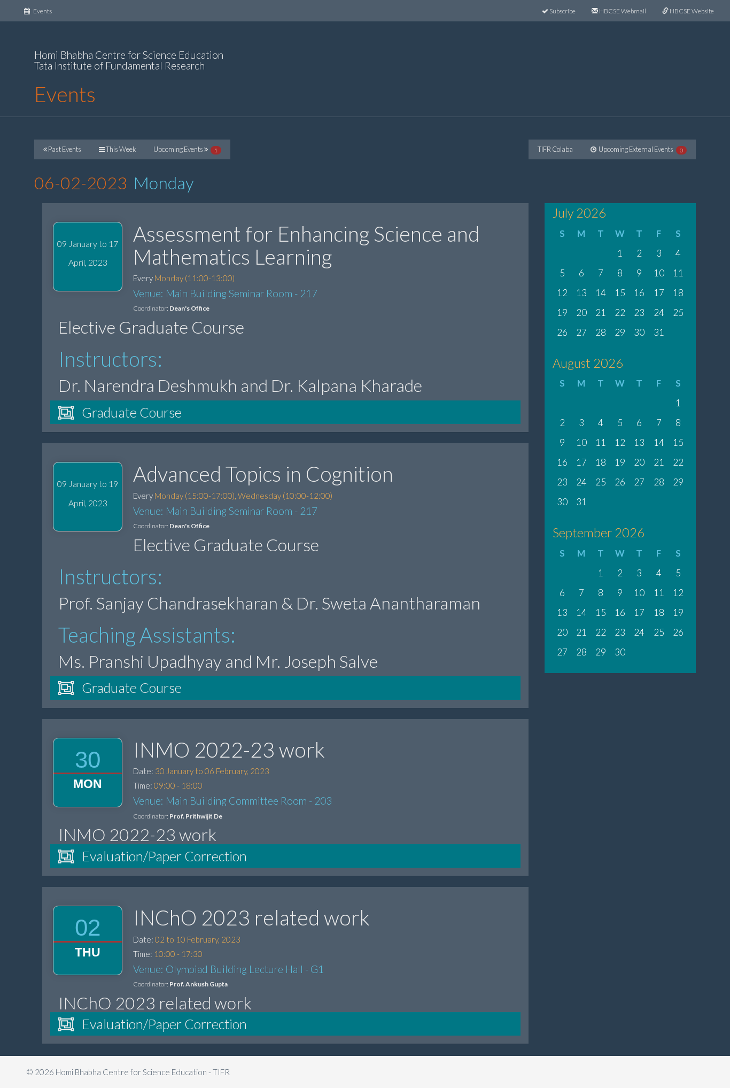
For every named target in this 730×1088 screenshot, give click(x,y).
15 (620, 292)
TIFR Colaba (555, 149)
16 (639, 292)
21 (600, 312)
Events (45, 10)
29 (620, 332)
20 (581, 312)
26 (562, 332)
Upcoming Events (185, 149)
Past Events (64, 149)
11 (678, 273)
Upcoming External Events (639, 149)
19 (562, 312)
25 (678, 312)
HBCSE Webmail (622, 11)
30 (639, 332)
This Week (120, 149)
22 (620, 312)
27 (581, 332)
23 (639, 312)
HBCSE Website (691, 11)
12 (562, 292)
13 (581, 292)
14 (600, 292)
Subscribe (562, 11)
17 (659, 292)
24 (659, 312)
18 (678, 292)
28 (600, 332)
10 (659, 273)
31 (659, 332)
